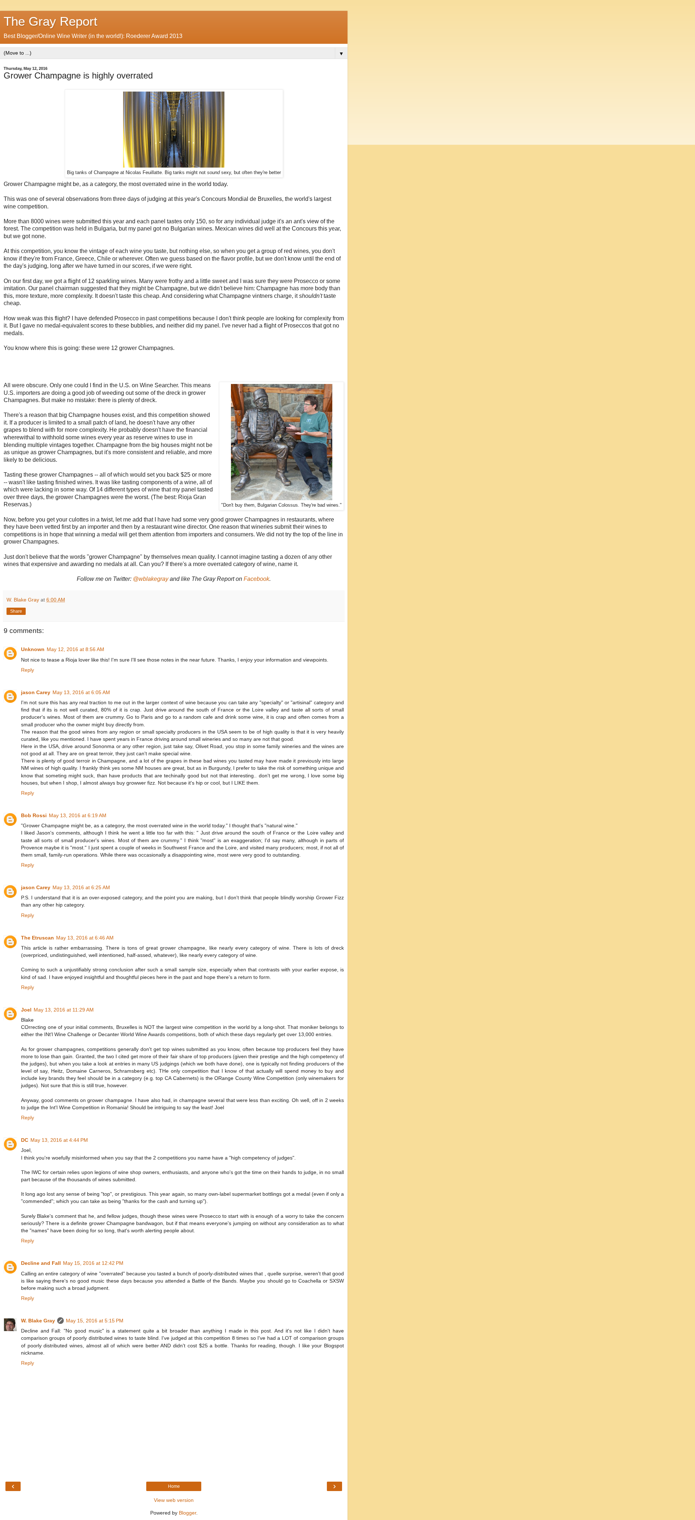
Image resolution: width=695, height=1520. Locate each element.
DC (24, 1140)
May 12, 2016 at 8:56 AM (75, 649)
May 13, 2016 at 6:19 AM (77, 815)
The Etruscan (37, 938)
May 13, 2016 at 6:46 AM (85, 938)
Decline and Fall (41, 1263)
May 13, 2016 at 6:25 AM (81, 887)
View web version (174, 1500)
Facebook (256, 579)
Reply (27, 670)
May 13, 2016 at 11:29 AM (64, 1010)
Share (16, 611)
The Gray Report (50, 21)
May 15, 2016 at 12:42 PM (93, 1263)
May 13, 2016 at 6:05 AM (81, 692)
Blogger (187, 1513)
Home (174, 1486)
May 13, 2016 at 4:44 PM (59, 1140)
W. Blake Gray (38, 1320)
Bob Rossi (34, 815)
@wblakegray (150, 579)
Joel (26, 1010)
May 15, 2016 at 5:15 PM (94, 1320)
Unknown (33, 649)
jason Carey (35, 692)
